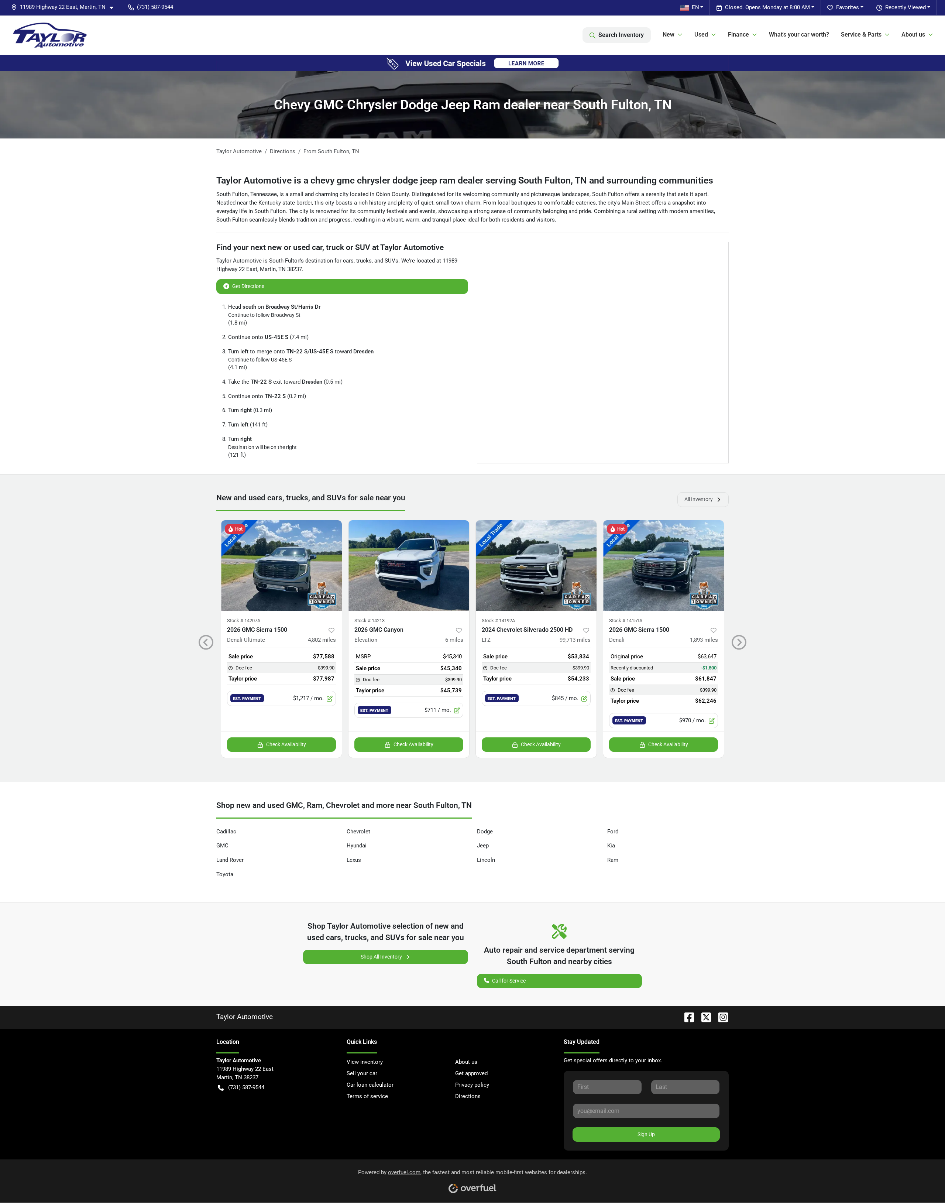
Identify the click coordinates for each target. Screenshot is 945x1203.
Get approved (471, 1073)
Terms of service (367, 1096)
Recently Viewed (905, 7)
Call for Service (509, 981)
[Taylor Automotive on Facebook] (686, 1016)
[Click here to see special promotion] (472, 62)
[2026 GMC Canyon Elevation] (408, 565)
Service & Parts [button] (861, 34)
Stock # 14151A (625, 620)
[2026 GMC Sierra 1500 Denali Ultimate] (281, 565)
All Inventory (698, 499)
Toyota (224, 874)
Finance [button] (738, 34)
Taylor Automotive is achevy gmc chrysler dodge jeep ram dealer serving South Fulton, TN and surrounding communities (464, 180)
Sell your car (362, 1073)
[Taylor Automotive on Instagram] (720, 1016)
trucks (364, 260)
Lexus (354, 860)
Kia (611, 845)
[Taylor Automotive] (50, 35)
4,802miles (322, 640)
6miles (454, 640)
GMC (222, 845)
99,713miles (575, 640)
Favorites (847, 7)
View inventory (365, 1062)
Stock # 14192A (498, 620)
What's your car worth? (799, 34)
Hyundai (357, 845)
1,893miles (704, 640)
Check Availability (286, 744)
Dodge (485, 831)
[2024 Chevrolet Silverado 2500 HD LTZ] (536, 565)
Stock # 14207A (243, 620)
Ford (612, 831)
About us (466, 1062)
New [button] (668, 34)
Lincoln (486, 860)
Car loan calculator (370, 1085)
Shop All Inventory (381, 957)
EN (695, 7)
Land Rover (230, 860)
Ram (612, 860)
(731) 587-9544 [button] (155, 7)
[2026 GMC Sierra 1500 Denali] (663, 565)
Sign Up (646, 1134)
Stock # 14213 (369, 620)
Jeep (483, 845)
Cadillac (226, 831)
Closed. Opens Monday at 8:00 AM (767, 7)
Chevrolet (358, 831)
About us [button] (913, 34)
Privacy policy (472, 1085)
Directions (468, 1096)
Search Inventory (621, 34)
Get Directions (248, 286)
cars (348, 260)
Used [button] (701, 34)
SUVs (391, 260)
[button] (65, 7)
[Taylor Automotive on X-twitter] (703, 1016)
